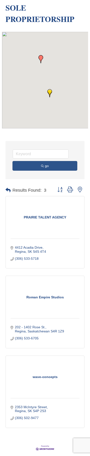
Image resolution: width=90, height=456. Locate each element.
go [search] (47, 166)
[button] (40, 59)
